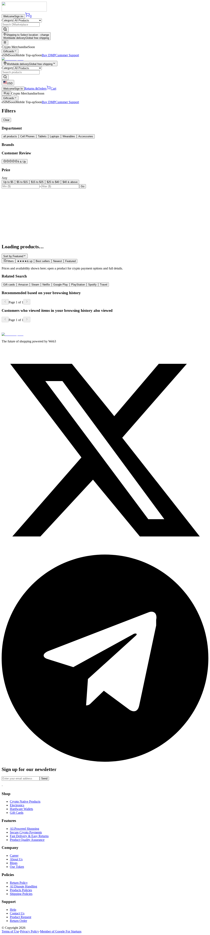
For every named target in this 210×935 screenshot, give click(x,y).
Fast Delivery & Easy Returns (29, 836)
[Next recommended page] (26, 302)
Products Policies (21, 890)
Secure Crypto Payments (26, 832)
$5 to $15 (22, 182)
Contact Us (17, 913)
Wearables (69, 136)
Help (13, 909)
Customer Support (67, 55)
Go (82, 186)
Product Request (20, 917)
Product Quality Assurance (27, 839)
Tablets (42, 136)
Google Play (60, 284)
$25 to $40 (53, 182)
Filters (10, 261)
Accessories (85, 136)
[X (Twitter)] (105, 552)
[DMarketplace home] (24, 10)
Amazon (23, 284)
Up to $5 (8, 182)
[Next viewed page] (26, 319)
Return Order (18, 920)
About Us (16, 859)
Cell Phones (27, 136)
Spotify (92, 284)
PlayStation (78, 284)
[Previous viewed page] (5, 319)
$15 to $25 (37, 182)
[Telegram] (105, 760)
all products (10, 136)
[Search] (5, 29)
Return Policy (19, 882)
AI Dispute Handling (23, 886)
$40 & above (70, 182)
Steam (35, 284)
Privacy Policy (29, 931)
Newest (57, 261)
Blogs (13, 863)
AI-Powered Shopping (24, 828)
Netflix (46, 284)
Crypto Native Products (25, 801)
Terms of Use (10, 931)
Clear (6, 119)
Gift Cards (16, 812)
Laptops (54, 136)
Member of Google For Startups (60, 931)
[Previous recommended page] (5, 302)
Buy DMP (48, 55)
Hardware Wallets (21, 809)
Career (14, 855)
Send (44, 778)
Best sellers (43, 261)
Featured (70, 261)
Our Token (17, 866)
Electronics (17, 805)
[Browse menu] (5, 42)
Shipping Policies (21, 894)
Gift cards (9, 284)
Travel (103, 284)
